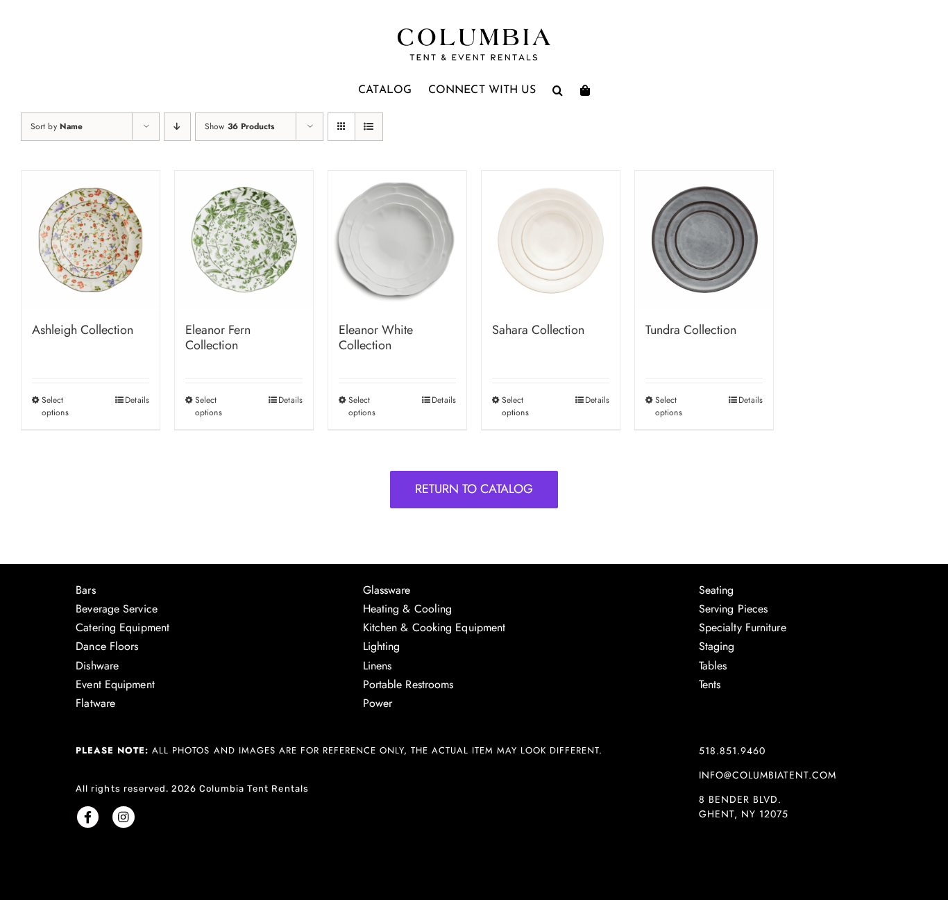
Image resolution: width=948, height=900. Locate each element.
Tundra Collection (690, 330)
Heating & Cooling (407, 609)
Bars (85, 590)
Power (378, 703)
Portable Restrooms (408, 684)
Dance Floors (107, 646)
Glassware (387, 590)
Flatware (95, 703)
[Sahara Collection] (551, 240)
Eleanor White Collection (376, 337)
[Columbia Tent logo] (474, 32)
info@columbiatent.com (767, 775)
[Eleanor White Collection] (397, 240)
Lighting (381, 646)
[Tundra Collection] (704, 240)
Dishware (97, 666)
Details (137, 400)
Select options (55, 406)
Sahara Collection (538, 330)
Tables (713, 666)
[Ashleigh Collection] (91, 240)
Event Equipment (115, 684)
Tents (710, 684)
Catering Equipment (122, 627)
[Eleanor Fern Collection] (244, 240)
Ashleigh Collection (82, 330)
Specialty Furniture (742, 627)
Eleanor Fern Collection (218, 337)
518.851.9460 (732, 751)
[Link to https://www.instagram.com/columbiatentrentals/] (123, 817)
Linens (377, 666)
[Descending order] (177, 126)
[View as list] (368, 126)
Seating (716, 590)
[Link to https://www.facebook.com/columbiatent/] (88, 817)
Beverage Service (117, 609)
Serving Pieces (733, 609)
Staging (717, 646)
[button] (557, 90)
